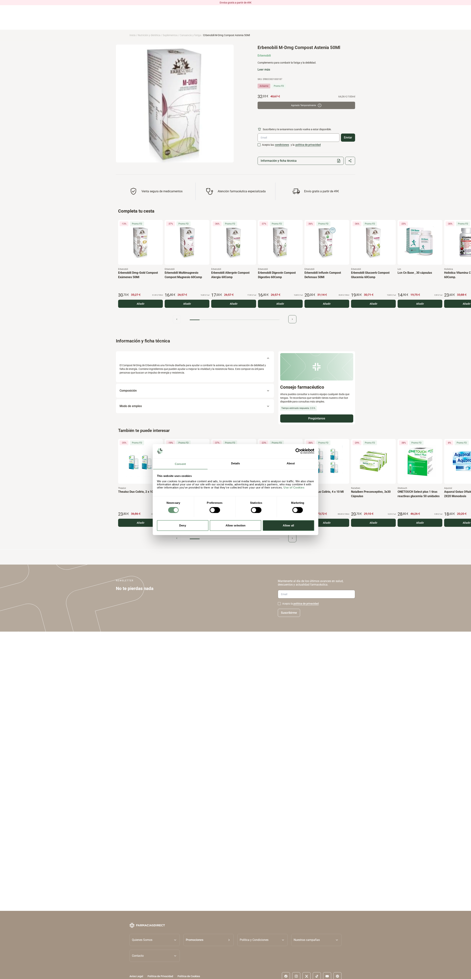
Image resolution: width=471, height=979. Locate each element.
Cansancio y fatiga (190, 35)
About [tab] (291, 463)
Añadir (140, 303)
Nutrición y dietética (149, 35)
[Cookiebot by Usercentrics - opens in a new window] (298, 451)
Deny (182, 525)
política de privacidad (308, 144)
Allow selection (236, 525)
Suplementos (170, 35)
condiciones (282, 144)
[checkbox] (259, 144)
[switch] (215, 510)
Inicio (133, 35)
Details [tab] (235, 463)
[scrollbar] (234, 320)
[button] (208, 940)
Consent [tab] (180, 463)
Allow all (288, 525)
